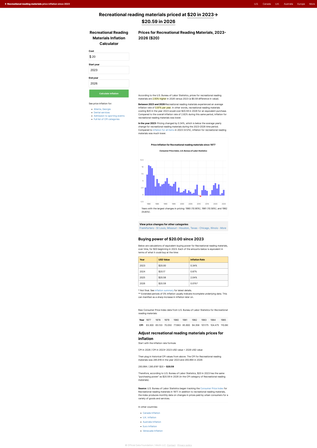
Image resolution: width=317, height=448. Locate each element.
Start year (94, 64)
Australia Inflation (152, 422)
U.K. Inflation (149, 417)
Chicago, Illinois (208, 228)
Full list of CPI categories (106, 119)
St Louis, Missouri (166, 228)
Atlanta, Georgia (102, 109)
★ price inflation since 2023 (37, 4)
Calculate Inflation (109, 93)
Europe (301, 4)
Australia (288, 4)
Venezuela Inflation (153, 431)
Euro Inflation (150, 426)
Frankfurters (147, 228)
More (312, 4)
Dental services (102, 112)
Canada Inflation (151, 413)
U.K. (277, 4)
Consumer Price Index (211, 388)
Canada (267, 4)
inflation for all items (163, 130)
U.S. (256, 4)
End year (93, 78)
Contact (171, 445)
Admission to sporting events (109, 116)
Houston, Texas (188, 228)
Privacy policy (184, 445)
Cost (91, 51)
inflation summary (164, 290)
